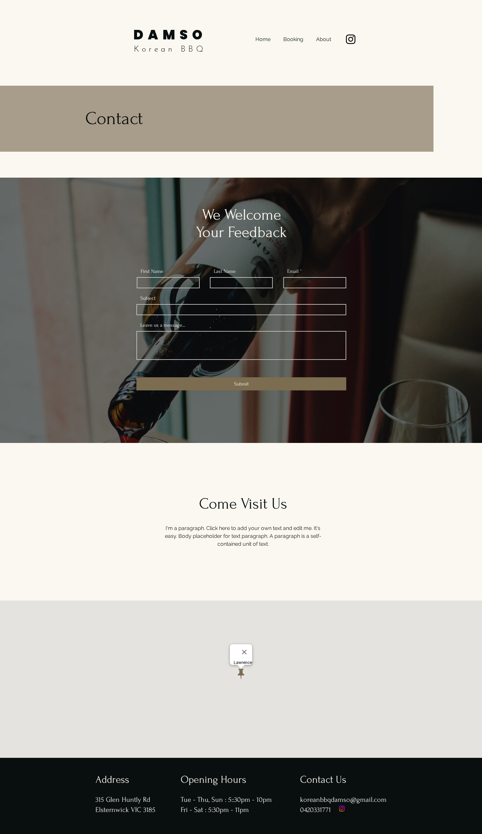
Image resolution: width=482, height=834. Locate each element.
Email (293, 271)
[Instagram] (350, 39)
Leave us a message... (162, 325)
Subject (148, 298)
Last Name (225, 271)
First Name (152, 271)
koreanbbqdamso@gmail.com (343, 799)
